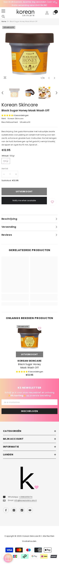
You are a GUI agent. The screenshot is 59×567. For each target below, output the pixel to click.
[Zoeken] (3, 16)
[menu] (3, 11)
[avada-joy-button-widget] (8, 558)
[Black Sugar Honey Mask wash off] (29, 338)
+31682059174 (25, 497)
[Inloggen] (47, 12)
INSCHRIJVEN (29, 411)
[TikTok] (22, 510)
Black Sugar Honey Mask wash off (29, 366)
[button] (49, 78)
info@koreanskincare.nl (25, 500)
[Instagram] (14, 510)
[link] (15, 299)
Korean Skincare (20, 105)
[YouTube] (30, 510)
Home (4, 21)
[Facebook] (6, 510)
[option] (29, 3)
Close (56, 3)
